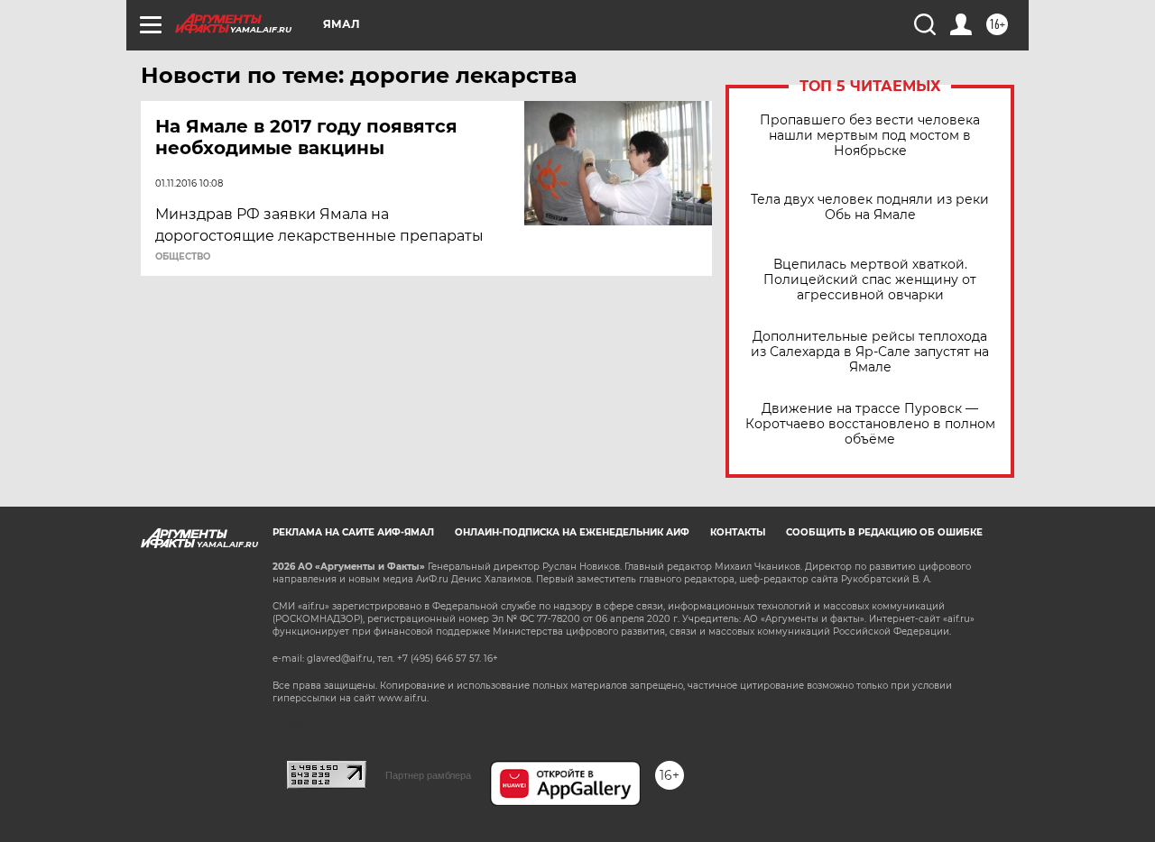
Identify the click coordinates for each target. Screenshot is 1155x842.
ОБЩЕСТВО (182, 256)
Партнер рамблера (428, 775)
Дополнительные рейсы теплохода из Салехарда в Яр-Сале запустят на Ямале (870, 352)
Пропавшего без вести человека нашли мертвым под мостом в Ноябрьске (870, 136)
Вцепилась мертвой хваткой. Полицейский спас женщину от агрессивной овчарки (869, 280)
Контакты (737, 532)
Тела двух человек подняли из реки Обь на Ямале (870, 207)
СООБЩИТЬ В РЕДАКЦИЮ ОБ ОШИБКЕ (884, 532)
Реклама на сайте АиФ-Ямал (353, 532)
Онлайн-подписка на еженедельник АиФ (572, 532)
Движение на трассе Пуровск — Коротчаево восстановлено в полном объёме (870, 424)
